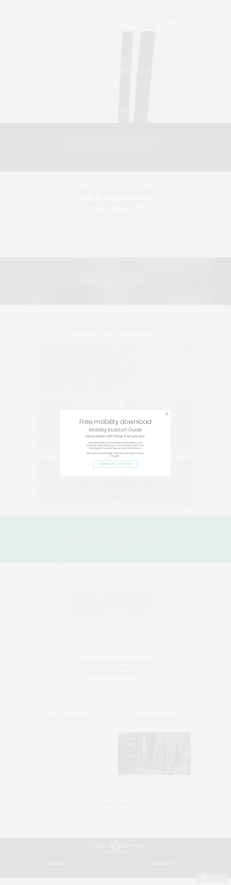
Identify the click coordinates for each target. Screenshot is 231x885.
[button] (166, 414)
